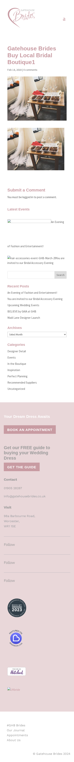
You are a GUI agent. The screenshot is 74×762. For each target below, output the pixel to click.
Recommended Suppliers (22, 382)
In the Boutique (16, 364)
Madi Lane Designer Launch (23, 317)
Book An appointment (29, 430)
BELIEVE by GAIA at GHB (21, 311)
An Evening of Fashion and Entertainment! (32, 292)
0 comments (30, 69)
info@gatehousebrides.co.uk (25, 496)
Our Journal (16, 730)
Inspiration (13, 370)
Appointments (17, 735)
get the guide (21, 467)
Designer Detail (16, 351)
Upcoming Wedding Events (23, 305)
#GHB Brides (16, 725)
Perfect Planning (17, 376)
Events (11, 357)
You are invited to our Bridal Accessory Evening (35, 299)
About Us (13, 740)
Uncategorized (16, 389)
